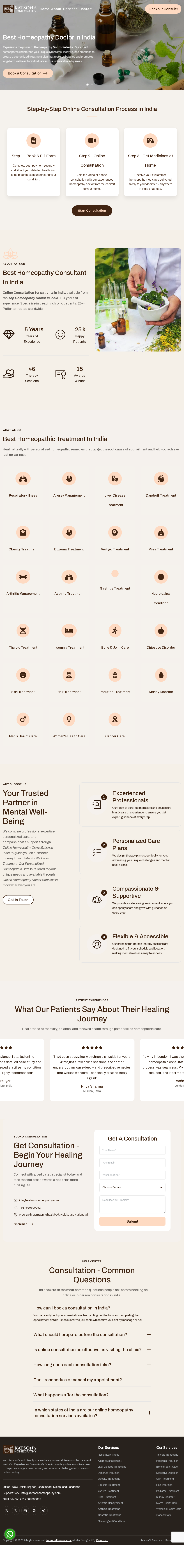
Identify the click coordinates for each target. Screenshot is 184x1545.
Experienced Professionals (130, 797)
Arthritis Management (110, 1503)
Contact (86, 9)
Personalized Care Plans (136, 844)
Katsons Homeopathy (58, 1540)
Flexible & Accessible (140, 936)
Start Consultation (92, 210)
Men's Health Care (167, 1503)
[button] (87, 84)
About (56, 9)
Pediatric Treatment (167, 1491)
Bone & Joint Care (167, 1466)
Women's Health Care (168, 1509)
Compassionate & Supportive (135, 892)
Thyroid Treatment (167, 1454)
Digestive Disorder (167, 1473)
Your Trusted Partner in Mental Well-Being (26, 807)
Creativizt (102, 1540)
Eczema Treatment (109, 1485)
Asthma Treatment (109, 1509)
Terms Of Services (151, 1540)
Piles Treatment (107, 1497)
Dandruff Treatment (109, 1473)
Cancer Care (163, 1515)
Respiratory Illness (108, 1454)
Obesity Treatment (109, 1478)
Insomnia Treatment (168, 1461)
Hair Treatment (165, 1485)
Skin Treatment (165, 1478)
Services (70, 9)
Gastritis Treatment (109, 1515)
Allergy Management (110, 1461)
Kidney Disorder (165, 1497)
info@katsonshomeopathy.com (39, 1200)
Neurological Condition (111, 1521)
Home (44, 9)
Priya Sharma (92, 1086)
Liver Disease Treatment (112, 1466)
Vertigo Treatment (108, 1491)
